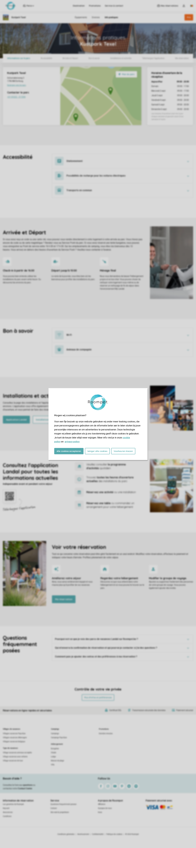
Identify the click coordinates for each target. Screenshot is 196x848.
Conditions (7, 816)
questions (28, 785)
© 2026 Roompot (132, 834)
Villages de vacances (11, 729)
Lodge (53, 757)
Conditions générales (65, 834)
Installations (43, 419)
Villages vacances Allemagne (15, 738)
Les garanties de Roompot (13, 804)
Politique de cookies (114, 834)
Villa (52, 765)
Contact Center (25, 788)
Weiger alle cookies (97, 451)
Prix (189, 17)
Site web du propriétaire (60, 812)
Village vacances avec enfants (15, 757)
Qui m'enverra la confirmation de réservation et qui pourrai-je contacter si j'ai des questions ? (106, 647)
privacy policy (72, 441)
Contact (54, 808)
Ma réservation (63, 599)
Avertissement (83, 834)
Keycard (6, 808)
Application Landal (16, 419)
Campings (55, 729)
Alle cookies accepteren (69, 451)
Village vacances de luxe (13, 761)
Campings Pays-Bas (59, 738)
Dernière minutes (106, 734)
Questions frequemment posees (63, 804)
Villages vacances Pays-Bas (14, 734)
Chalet (53, 753)
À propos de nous (105, 808)
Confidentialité (97, 834)
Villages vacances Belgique (14, 742)
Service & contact (114, 5)
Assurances (8, 812)
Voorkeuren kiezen (123, 451)
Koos (100, 812)
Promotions (95, 5)
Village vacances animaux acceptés (17, 753)
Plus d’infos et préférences (98, 697)
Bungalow (55, 749)
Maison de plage (57, 761)
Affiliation (101, 804)
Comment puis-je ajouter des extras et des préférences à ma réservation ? (96, 656)
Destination (79, 5)
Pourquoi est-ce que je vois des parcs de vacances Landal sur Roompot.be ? (96, 639)
